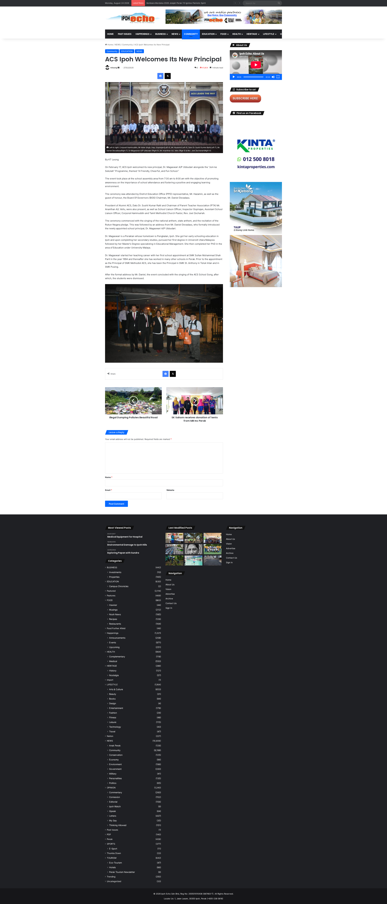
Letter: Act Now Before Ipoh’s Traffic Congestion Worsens (173, 3)
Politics (112, 783)
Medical (113, 661)
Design (112, 703)
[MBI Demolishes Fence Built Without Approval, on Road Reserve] (174, 561)
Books (112, 698)
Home (110, 34)
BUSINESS (160, 34)
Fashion (113, 712)
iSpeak (112, 811)
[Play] (233, 76)
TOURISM (312, 34)
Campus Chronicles (118, 586)
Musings (113, 609)
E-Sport (113, 848)
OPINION (284, 34)
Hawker (113, 605)
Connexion (114, 797)
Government (115, 769)
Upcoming (114, 647)
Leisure (112, 722)
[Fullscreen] (278, 76)
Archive (169, 598)
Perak (109, 839)
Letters (112, 816)
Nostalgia (114, 675)
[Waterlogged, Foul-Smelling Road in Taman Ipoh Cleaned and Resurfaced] (212, 561)
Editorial (113, 801)
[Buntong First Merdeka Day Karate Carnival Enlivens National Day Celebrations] (174, 538)
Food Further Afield (116, 628)
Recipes (113, 619)
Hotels (112, 867)
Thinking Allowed (117, 825)
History (112, 670)
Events (112, 642)
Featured (111, 591)
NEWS (175, 34)
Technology (115, 727)
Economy (114, 759)
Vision (168, 589)
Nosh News (115, 614)
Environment (115, 764)
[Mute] (273, 76)
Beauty (112, 694)
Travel (112, 731)
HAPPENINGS (142, 34)
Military (112, 773)
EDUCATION (208, 34)
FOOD (223, 34)
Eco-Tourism (115, 862)
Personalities (115, 778)
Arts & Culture (116, 689)
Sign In (169, 608)
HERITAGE (252, 34)
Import (110, 680)
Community (127, 44)
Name (108, 477)
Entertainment (116, 708)
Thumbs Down (114, 853)
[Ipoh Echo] (133, 18)
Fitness (112, 717)
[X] (168, 76)
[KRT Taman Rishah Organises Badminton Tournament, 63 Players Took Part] (193, 561)
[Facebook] (160, 76)
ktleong (114, 67)
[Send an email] (118, 67)
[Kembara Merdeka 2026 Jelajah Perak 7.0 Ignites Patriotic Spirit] (212, 538)
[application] (256, 65)
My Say (113, 820)
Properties (114, 577)
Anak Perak (115, 745)
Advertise (170, 594)
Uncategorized (114, 881)
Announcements (117, 638)
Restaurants (115, 623)
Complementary (117, 656)
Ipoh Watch (115, 806)
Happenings (112, 633)
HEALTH (236, 34)
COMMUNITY (191, 34)
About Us (170, 584)
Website (170, 490)
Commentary (115, 792)
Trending (111, 876)
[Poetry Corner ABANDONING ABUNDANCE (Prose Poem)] (193, 549)
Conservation (115, 755)
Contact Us (171, 603)
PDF (109, 834)
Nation (110, 736)
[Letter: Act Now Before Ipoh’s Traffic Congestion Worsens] (174, 549)
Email (108, 490)
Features (111, 595)
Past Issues (124, 34)
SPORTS (299, 34)
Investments (115, 572)
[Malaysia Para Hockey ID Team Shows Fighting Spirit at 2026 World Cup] (212, 549)
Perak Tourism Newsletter (122, 872)
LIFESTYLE (268, 34)
